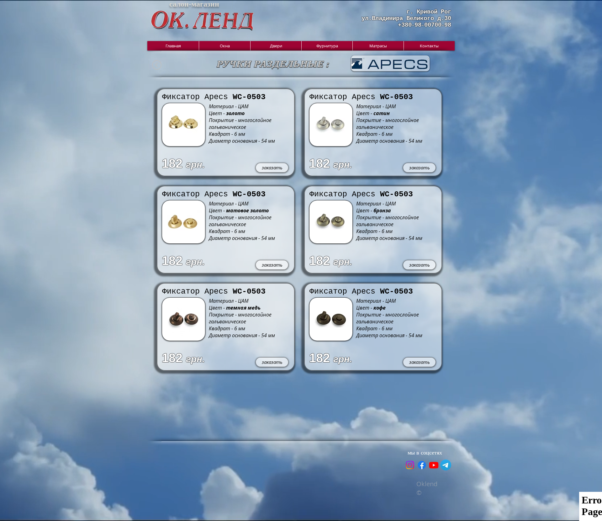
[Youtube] (433, 465)
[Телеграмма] (445, 465)
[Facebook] (421, 465)
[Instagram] (409, 465)
